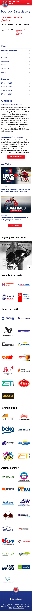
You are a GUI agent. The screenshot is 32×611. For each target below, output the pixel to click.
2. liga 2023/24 (6, 90)
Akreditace (5, 68)
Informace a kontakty (9, 50)
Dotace (3, 72)
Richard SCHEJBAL (11, 17)
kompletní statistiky (20, 40)
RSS (10, 608)
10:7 (25, 29)
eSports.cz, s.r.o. (6, 606)
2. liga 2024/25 (6, 87)
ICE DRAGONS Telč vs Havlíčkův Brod (19, 32)
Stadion (4, 57)
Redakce (4, 65)
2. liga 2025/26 (6, 83)
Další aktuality (16, 157)
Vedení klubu (6, 54)
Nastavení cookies (18, 608)
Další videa (15, 225)
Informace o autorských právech (21, 606)
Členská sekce (17, 599)
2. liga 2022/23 (6, 94)
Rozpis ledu (5, 61)
